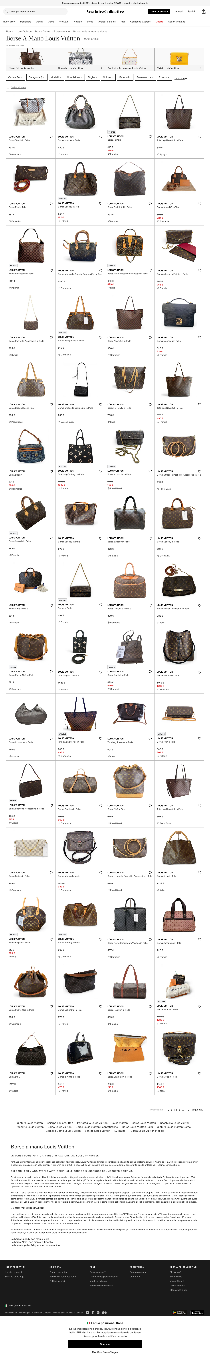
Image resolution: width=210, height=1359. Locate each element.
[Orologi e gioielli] (118, 21)
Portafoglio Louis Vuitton (92, 1123)
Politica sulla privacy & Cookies (68, 1312)
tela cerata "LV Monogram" (147, 1183)
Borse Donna (42, 31)
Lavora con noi (177, 1285)
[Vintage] (84, 21)
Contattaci (135, 1276)
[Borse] (95, 21)
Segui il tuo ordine (59, 1272)
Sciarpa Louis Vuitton (60, 1123)
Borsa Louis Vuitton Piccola (147, 1131)
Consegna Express (140, 21)
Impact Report (177, 1281)
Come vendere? (98, 1272)
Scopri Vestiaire (176, 21)
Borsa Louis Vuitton (144, 1123)
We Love (64, 21)
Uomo (51, 21)
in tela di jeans (72, 1223)
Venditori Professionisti (101, 1285)
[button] (204, 11)
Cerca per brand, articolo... (23, 11)
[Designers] (33, 21)
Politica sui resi (57, 1281)
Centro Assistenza (139, 1272)
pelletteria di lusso (144, 1162)
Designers (25, 21)
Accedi (179, 11)
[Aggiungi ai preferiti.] (51, 137)
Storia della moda (178, 1290)
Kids (123, 21)
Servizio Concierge (14, 1276)
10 (187, 1110)
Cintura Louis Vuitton (30, 1123)
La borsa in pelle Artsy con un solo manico (35, 1245)
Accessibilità (11, 1312)
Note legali (24, 1312)
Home (9, 31)
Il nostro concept (13, 1272)
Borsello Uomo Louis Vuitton (63, 1131)
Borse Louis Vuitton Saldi (137, 1127)
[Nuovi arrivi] (17, 21)
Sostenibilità (176, 1276)
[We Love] (71, 21)
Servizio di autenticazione (63, 1276)
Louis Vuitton (24, 31)
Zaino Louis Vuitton (60, 1127)
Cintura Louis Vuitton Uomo (174, 1127)
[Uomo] (57, 21)
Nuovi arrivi (9, 21)
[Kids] (128, 21)
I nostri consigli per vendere (104, 1276)
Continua (105, 1344)
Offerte (159, 21)
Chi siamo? (175, 1272)
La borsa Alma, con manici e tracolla (32, 1242)
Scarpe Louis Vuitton (97, 1131)
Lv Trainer (120, 1131)
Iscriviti (192, 11)
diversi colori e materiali (149, 1198)
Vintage (77, 21)
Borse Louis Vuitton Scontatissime (97, 1127)
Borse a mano (62, 31)
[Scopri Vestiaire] (187, 21)
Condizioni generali (41, 1312)
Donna (39, 21)
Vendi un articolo (159, 11)
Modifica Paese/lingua (105, 1352)
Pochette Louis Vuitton (30, 1127)
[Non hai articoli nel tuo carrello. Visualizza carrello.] (204, 11)
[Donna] (45, 21)
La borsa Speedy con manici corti (30, 1239)
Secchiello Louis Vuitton (175, 1123)
